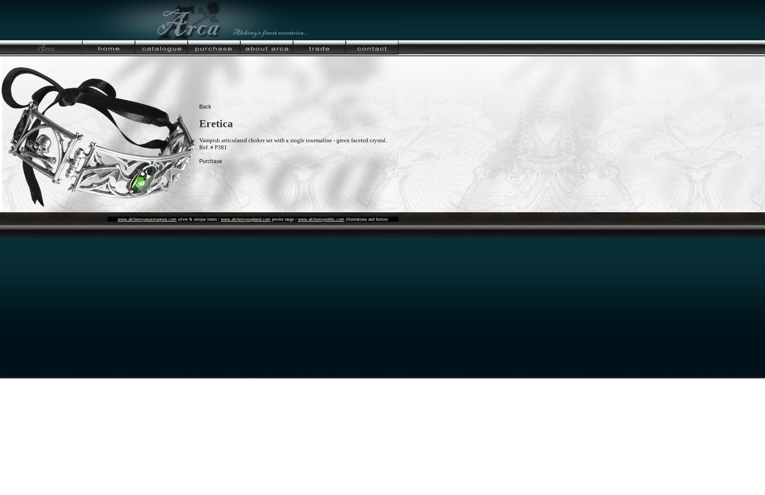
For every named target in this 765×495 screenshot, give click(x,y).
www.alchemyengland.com (245, 219)
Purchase (210, 161)
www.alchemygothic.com (321, 219)
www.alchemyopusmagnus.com (147, 219)
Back (205, 107)
